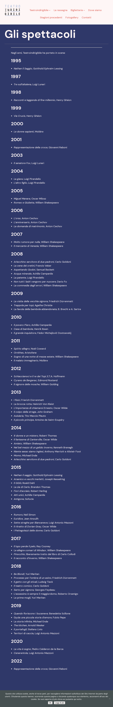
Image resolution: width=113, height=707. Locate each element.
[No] (109, 698)
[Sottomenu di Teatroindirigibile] (49, 10)
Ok (50, 703)
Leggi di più (59, 703)
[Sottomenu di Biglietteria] (84, 10)
